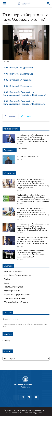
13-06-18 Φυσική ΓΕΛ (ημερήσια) (17, 80)
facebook (24, 148)
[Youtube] (36, 397)
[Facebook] (16, 397)
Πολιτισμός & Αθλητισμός (14, 298)
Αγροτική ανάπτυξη (12, 291)
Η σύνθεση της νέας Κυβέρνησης (29, 156)
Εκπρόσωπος (9, 150)
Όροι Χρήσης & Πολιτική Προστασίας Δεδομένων (22, 410)
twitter (19, 148)
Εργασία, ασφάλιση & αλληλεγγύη (17, 275)
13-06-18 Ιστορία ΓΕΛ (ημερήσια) (18, 67)
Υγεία (6, 283)
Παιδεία (7, 279)
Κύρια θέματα (9, 173)
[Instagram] (22, 397)
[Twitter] (29, 397)
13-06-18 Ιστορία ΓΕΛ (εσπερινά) (18, 74)
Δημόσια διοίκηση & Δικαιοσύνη (17, 294)
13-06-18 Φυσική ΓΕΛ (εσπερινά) (17, 86)
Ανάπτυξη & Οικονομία (13, 271)
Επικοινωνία (42, 413)
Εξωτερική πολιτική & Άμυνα (16, 302)
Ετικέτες (6, 341)
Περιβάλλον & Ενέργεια (13, 287)
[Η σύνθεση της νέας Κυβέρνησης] (9, 159)
